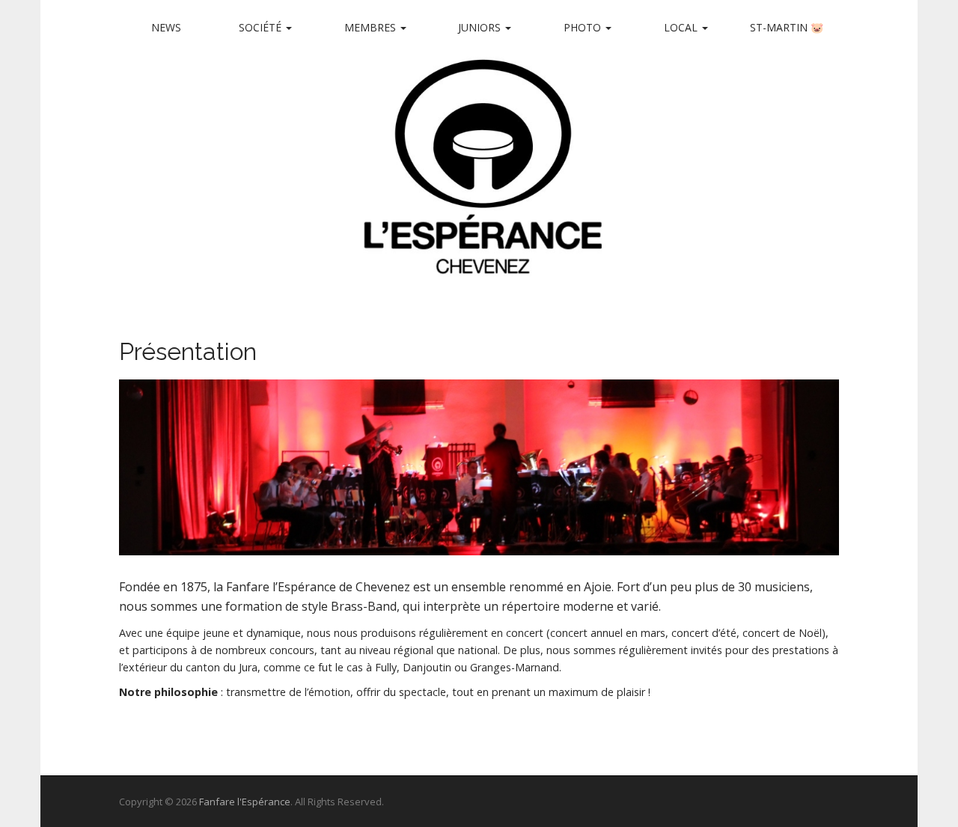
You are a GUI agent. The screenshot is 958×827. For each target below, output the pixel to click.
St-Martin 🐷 (786, 27)
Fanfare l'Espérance (244, 801)
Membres (371, 27)
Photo (584, 27)
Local (682, 27)
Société (261, 27)
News (166, 27)
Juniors (481, 27)
